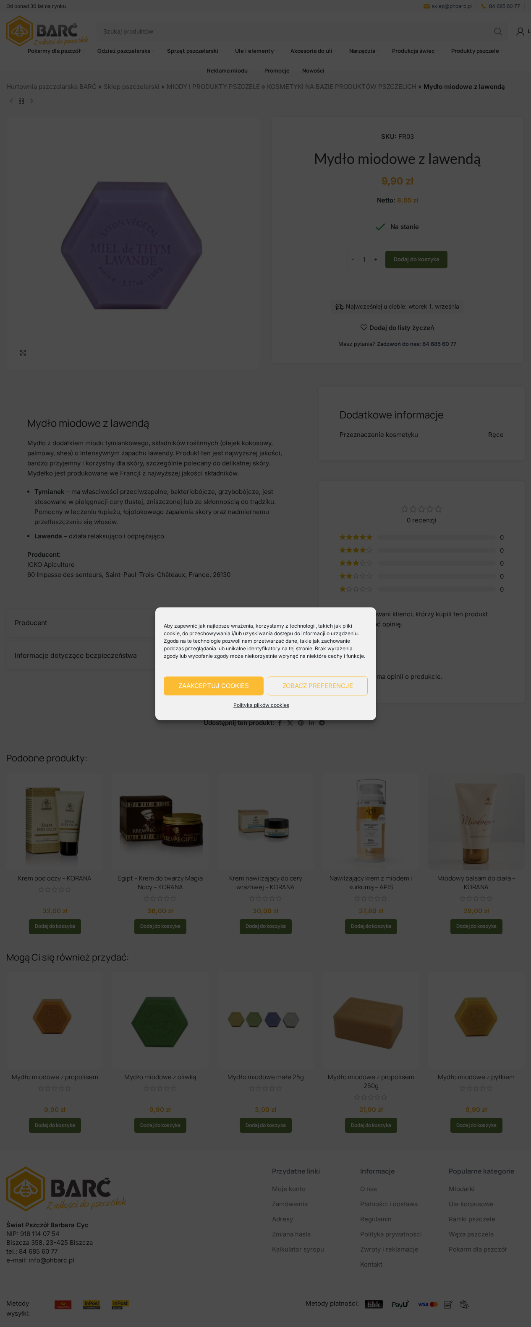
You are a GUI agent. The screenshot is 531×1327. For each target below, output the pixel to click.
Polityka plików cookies (261, 704)
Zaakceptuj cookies (213, 686)
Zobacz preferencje (318, 686)
